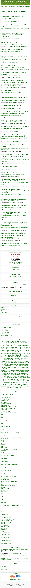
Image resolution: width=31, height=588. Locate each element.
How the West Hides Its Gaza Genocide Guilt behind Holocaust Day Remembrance (14, 113)
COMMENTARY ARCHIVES (6, 540)
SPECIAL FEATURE (5, 488)
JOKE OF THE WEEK (5, 532)
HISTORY (12, 151)
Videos (18, 6)
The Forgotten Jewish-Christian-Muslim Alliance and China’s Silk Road (13, 180)
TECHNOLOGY (4, 420)
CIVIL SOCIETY (4, 513)
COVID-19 (18, 347)
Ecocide (16, 350)
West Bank (18, 386)
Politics (13, 374)
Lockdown (9, 367)
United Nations (7, 382)
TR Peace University (5, 329)
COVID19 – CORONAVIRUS (6, 520)
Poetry (9, 374)
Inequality (25, 359)
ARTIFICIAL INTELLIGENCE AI (7, 466)
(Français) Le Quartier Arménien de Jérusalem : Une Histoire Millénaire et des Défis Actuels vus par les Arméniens (14, 82)
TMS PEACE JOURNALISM (6, 403)
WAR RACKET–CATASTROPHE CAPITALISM (10, 432)
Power (18, 374)
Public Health (5, 376)
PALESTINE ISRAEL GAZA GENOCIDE (8, 455)
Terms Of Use (3, 566)
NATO (7, 370)
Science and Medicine (16, 377)
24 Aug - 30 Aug (15, 269)
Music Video (25, 368)
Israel (4, 364)
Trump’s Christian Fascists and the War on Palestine (14, 98)
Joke (4, 365)
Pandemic (21, 373)
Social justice (26, 377)
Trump (18, 380)
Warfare (9, 386)
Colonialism (20, 345)
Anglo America (14, 341)
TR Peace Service (4, 330)
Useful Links (3, 565)
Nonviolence (12, 370)
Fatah (15, 353)
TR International (4, 326)
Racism (11, 376)
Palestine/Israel (14, 373)
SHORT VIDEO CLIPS (5, 537)
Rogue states (26, 376)
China (23, 344)
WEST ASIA (3, 463)
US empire (18, 382)
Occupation (5, 371)
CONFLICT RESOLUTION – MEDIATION (9, 406)
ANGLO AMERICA (13, 102)
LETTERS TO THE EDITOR (6, 517)
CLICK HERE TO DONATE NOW (15, 255)
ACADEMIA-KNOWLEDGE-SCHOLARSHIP (9, 464)
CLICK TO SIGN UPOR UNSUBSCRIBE (15, 277)
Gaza (13, 355)
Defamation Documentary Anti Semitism (13, 199)
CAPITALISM (3, 467)
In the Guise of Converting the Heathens (13, 206)
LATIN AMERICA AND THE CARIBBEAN (9, 449)
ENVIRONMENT (4, 469)
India (12, 359)
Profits (22, 374)
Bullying (13, 344)
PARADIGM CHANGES (5, 479)
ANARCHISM (3, 502)
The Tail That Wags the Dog (9, 43)
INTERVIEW (3, 494)
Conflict (25, 345)
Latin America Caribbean (22, 365)
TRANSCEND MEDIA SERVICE (13, 1)
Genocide (19, 355)
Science (8, 377)
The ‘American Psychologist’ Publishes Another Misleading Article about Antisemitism (12, 34)
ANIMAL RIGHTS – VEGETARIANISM (8, 519)
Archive (6, 6)
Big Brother (24, 342)
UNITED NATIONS (4, 461)
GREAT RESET (4, 496)
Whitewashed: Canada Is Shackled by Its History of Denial (13, 213)
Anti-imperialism (23, 341)
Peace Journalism (12, 6)
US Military (25, 382)
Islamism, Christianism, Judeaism (11, 105)
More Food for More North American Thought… (19, 549)
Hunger (25, 358)
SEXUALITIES (4, 516)
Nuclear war (18, 370)
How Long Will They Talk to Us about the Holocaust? (13, 73)
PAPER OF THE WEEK (5, 399)
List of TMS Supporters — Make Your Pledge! (15, 263)
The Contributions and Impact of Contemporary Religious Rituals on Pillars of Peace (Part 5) (14, 191)
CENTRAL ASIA (4, 443)
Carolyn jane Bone (4, 549)
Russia (3, 377)
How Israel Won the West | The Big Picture (14, 120)
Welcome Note (4, 312)
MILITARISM (14, 131)
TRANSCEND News (5, 396)
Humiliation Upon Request (9, 166)
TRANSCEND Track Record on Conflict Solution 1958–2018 (13, 320)
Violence (5, 384)
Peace (25, 373)
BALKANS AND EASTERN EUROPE (8, 438)
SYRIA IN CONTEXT (5, 459)
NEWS (2, 429)
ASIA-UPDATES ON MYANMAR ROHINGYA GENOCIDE (12, 437)
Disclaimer (3, 568)
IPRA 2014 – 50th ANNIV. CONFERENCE (9, 542)
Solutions (10, 379)
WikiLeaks (12, 387)
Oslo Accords (25, 371)
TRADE (2, 499)
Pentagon (4, 374)
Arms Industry (11, 342)
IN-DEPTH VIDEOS (14, 123)
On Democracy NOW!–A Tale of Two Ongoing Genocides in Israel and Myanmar (15, 127)
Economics (21, 350)
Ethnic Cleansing (19, 352)
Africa (8, 341)
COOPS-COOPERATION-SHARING (8, 408)
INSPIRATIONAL (4, 525)
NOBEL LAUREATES (5, 405)
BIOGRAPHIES (4, 402)
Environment (10, 352)
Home (2, 6)
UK (21, 380)
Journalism (8, 365)
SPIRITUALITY (12, 247)
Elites (4, 351)
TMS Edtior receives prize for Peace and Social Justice (11, 318)
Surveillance (9, 380)
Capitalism (18, 344)
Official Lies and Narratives (15, 371)
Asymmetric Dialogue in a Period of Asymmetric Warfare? (12, 17)
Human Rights (19, 358)
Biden (20, 342)
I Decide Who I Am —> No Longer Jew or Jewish (14, 57)
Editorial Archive (4, 307)
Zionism (21, 387)
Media (19, 367)
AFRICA (2, 423)
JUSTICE (3, 431)
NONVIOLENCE (4, 409)
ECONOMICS (3, 497)
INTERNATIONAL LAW (5, 456)
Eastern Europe (10, 350)
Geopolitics (10, 356)
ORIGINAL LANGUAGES (13, 87)
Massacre (14, 367)
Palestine (6, 373)
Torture (14, 380)
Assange (17, 342)
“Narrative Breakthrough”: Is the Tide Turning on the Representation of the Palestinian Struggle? (13, 235)
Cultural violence (15, 349)
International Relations (17, 362)
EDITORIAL (11, 108)
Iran (28, 362)
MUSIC (2, 511)
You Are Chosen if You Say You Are (12, 49)
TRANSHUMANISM (5, 491)
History (12, 358)
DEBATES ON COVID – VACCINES (8, 485)
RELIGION (11, 94)
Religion (15, 376)
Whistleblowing (25, 386)
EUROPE (10, 169)
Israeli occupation (24, 364)
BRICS (9, 344)
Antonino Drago (4, 558)
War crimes (22, 384)
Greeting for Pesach (7, 90)
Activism (4, 341)
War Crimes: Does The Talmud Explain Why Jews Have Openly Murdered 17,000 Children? (14, 156)
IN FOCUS (12, 53)
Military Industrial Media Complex (14, 368)
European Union (5, 353)
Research (20, 376)
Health (27, 356)
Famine (12, 353)
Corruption (11, 347)
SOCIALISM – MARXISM (6, 470)
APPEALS (3, 452)
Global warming (17, 356)
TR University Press (5, 333)
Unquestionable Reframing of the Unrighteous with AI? (15, 25)
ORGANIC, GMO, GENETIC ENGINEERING (9, 481)
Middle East (25, 367)
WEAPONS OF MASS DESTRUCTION (8, 412)
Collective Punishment (11, 345)
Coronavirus (4, 347)
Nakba (3, 370)
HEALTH (2, 475)
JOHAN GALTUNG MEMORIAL (7, 394)
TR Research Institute (5, 332)
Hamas (24, 356)
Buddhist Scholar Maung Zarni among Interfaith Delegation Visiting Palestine (13, 135)
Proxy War (26, 374)
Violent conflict (12, 384)
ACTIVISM (3, 425)
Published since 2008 (15, 585)
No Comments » (23, 21)
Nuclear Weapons (25, 370)
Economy (27, 350)
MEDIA (2, 446)
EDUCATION (3, 441)
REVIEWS (3, 482)
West (13, 386)
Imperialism (7, 360)
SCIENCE (3, 487)
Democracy (23, 348)
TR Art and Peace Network (6, 327)
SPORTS (3, 523)
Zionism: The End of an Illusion (10, 173)
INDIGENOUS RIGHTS (16, 209)
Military (5, 368)
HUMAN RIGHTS (4, 418)
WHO (8, 387)
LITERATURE (3, 510)
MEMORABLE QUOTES (5, 426)
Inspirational (4, 361)
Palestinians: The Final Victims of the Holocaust (12, 145)
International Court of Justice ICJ (15, 361)
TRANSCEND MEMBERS (13, 21)
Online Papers (4, 309)
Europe (25, 351)
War (18, 384)
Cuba (9, 348)
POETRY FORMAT (4, 529)
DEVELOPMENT (4, 500)
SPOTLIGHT (3, 450)
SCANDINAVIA (4, 458)
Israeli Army (16, 364)
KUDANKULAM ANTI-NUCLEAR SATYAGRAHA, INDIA (12, 505)
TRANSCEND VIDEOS (5, 397)
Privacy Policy (4, 569)
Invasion (25, 362)
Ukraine (25, 380)
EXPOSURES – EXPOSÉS (6, 472)
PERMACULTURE (4, 504)
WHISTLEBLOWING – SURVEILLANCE (9, 476)
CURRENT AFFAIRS (5, 514)
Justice (13, 365)
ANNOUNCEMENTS (5, 400)
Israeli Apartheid (10, 364)
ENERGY (3, 435)
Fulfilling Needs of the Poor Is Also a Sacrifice (15, 244)
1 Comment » (25, 69)
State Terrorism (17, 379)
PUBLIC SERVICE (4, 507)
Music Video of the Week (6, 543)
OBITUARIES (3, 531)
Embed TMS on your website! (15, 579)
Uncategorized (4, 538)
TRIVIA (2, 508)
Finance (19, 353)
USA (14, 383)
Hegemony (6, 358)
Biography (4, 344)
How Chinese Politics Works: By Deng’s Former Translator (12, 302)
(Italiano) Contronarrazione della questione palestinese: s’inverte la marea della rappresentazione (14, 223)
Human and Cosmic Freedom (10, 66)
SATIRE (2, 484)
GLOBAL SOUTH (4, 447)
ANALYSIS (3, 417)
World (17, 387)
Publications (3, 310)
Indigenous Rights (18, 359)
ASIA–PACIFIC (4, 434)
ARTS (2, 493)
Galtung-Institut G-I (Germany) (7, 335)
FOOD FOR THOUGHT (15, 163)
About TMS (22, 6)
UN (28, 380)
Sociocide (5, 379)
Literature (4, 367)
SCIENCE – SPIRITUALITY (6, 522)
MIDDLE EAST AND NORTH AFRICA (8, 453)
